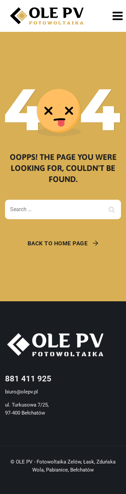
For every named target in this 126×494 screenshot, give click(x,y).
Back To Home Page (58, 243)
